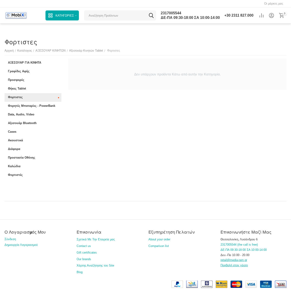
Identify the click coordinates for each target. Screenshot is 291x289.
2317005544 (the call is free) (239, 244)
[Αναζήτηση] (151, 15)
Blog (80, 272)
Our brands (84, 259)
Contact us (84, 246)
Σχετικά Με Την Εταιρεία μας (96, 239)
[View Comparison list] (261, 15)
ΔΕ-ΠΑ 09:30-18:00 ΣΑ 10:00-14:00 (190, 18)
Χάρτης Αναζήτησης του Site (95, 265)
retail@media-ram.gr (234, 260)
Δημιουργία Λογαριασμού (21, 245)
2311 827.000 (238, 15)
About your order (159, 239)
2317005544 (171, 13)
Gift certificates (87, 252)
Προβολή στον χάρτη (234, 265)
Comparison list (158, 246)
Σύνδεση (10, 239)
